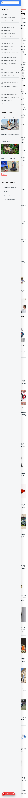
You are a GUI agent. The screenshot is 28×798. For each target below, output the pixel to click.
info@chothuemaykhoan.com (10, 187)
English (5, 199)
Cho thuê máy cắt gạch (7, 43)
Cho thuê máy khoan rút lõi (8, 33)
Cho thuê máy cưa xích (7, 46)
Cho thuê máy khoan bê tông (8, 20)
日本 (14, 199)
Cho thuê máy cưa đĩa (6, 49)
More (4, 174)
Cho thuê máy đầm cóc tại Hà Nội (9, 78)
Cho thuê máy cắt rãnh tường (8, 60)
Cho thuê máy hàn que (6, 100)
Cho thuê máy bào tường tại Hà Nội (10, 72)
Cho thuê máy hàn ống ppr (7, 75)
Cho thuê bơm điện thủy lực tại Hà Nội (10, 87)
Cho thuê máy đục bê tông (7, 27)
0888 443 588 (6, 191)
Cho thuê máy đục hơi (6, 30)
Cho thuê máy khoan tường (8, 17)
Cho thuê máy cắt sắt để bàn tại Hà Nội (10, 69)
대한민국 (11, 199)
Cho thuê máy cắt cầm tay (8, 40)
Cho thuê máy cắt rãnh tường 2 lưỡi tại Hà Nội (9, 64)
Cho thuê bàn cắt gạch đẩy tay (9, 94)
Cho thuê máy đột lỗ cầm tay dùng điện (9, 83)
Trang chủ (4, 14)
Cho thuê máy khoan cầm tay (8, 24)
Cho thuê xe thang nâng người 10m (10, 97)
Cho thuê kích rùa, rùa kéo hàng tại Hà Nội (9, 53)
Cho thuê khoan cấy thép (7, 36)
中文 (8, 199)
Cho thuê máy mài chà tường (8, 57)
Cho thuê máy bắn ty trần (7, 91)
